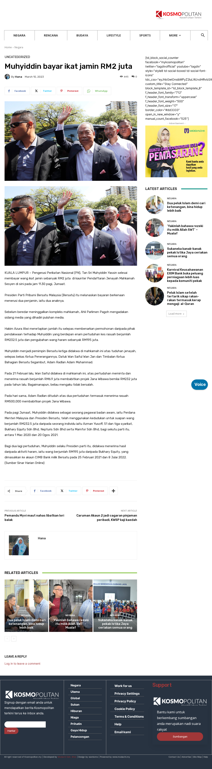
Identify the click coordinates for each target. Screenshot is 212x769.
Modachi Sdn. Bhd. (67, 757)
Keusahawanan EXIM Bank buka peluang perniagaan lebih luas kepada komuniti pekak (185, 275)
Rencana (51, 35)
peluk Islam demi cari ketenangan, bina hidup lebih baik (26, 623)
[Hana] (8, 76)
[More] (113, 491)
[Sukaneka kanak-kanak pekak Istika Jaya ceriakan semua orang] (115, 605)
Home (8, 47)
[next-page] (13, 638)
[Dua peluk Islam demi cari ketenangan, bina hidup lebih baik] (26, 605)
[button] (203, 36)
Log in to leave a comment (22, 663)
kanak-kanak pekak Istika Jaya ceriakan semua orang (115, 623)
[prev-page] (7, 638)
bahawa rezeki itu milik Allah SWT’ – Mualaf (71, 623)
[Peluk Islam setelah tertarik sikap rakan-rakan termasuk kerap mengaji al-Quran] (154, 296)
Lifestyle (114, 35)
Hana (18, 76)
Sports (145, 35)
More (173, 35)
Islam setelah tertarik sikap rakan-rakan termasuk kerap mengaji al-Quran (184, 298)
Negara (19, 35)
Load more (175, 313)
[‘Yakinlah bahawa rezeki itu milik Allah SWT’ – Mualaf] (71, 605)
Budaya (82, 35)
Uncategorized (17, 57)
